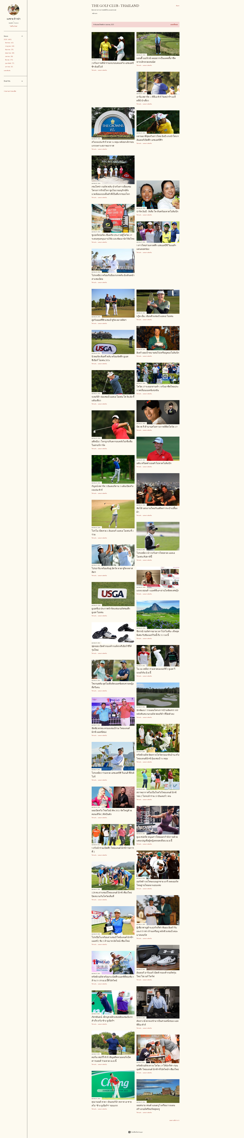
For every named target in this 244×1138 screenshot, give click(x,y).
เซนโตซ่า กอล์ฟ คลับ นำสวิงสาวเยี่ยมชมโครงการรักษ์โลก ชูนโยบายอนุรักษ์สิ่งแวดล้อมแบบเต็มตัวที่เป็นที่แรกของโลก (111, 190)
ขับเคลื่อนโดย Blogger (137, 1132)
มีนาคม (8, 60)
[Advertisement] (113, 89)
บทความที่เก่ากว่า (174, 1120)
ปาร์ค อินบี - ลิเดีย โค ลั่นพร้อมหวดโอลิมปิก (157, 211)
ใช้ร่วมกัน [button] (94, 70)
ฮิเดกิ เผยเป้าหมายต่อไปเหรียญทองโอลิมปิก (157, 352)
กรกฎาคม (9, 46)
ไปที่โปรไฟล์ (13, 26)
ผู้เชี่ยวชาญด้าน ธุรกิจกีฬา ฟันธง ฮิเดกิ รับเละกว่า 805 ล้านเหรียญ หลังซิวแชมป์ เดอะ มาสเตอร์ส (157, 931)
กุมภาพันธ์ (9, 63)
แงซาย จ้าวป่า (13, 18)
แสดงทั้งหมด (174, 24)
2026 (7, 39)
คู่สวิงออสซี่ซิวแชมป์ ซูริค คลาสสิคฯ (109, 319)
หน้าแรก (94, 13)
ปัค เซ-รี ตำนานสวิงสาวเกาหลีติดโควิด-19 (156, 426)
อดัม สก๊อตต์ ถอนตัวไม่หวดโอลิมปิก (153, 463)
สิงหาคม (9, 43)
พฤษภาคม (9, 53)
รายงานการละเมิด (10, 91)
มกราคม (8, 67)
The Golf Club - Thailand (115, 5)
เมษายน (8, 56)
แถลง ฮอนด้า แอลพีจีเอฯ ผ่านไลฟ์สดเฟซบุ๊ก (157, 590)
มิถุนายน (9, 49)
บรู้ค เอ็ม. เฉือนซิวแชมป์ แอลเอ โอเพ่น (154, 316)
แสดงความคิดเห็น (102, 70)
